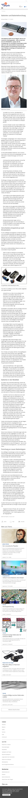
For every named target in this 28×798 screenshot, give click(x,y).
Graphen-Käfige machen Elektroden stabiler (13, 696)
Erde (3, 734)
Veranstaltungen (5, 747)
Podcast (3, 774)
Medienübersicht (5, 772)
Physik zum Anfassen (6, 759)
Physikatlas (4, 749)
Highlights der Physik (6, 752)
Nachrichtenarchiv (6, 777)
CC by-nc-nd (11, 516)
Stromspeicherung (8, 606)
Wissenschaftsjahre (6, 754)
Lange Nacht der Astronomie (8, 757)
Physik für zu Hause (6, 744)
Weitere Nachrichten (14, 709)
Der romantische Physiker (10, 546)
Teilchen (4, 724)
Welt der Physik (4, 516)
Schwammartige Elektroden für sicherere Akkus (12, 635)
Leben (3, 729)
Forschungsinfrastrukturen (8, 764)
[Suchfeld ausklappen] (26, 1)
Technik (3, 11)
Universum (4, 737)
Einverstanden (6, 794)
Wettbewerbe (5, 762)
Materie (3, 727)
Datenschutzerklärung (7, 792)
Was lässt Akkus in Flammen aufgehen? (11, 665)
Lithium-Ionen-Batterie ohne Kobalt (13, 578)
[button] (3, 521)
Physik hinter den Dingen (7, 779)
